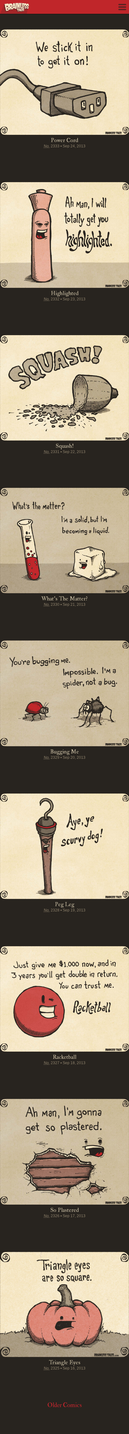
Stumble (64, 158)
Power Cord (64, 140)
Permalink (88, 158)
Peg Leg (64, 904)
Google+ (76, 158)
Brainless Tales (14, 8)
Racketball (64, 1057)
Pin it (53, 158)
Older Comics (64, 1405)
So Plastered (64, 1210)
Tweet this (41, 158)
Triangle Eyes (64, 1362)
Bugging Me (64, 751)
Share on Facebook (29, 158)
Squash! (65, 446)
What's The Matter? (64, 598)
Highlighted (65, 293)
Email (100, 158)
